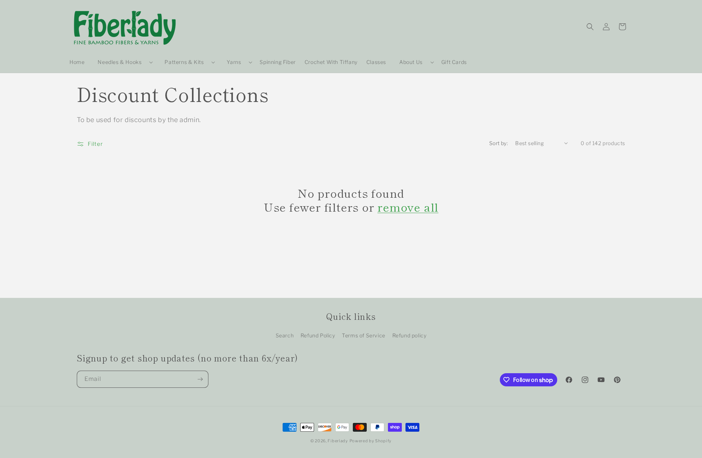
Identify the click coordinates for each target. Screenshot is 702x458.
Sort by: (498, 143)
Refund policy (409, 335)
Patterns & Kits (184, 62)
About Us (411, 62)
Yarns (234, 62)
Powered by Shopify (371, 440)
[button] (122, 62)
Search (285, 335)
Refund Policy (318, 335)
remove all (407, 207)
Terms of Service (363, 335)
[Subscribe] (200, 379)
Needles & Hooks (119, 62)
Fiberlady (338, 440)
